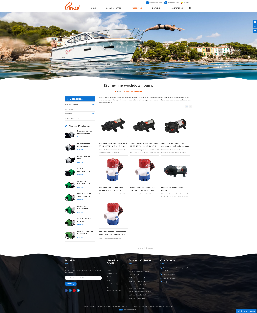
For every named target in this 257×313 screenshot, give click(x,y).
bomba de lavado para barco (138, 271)
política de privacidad (114, 290)
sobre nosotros (113, 8)
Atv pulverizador (133, 274)
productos (137, 8)
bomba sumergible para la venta (139, 291)
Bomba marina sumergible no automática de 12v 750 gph (142, 189)
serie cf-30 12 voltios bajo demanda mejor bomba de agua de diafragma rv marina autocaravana (175, 145)
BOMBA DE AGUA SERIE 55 (84, 157)
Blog (108, 280)
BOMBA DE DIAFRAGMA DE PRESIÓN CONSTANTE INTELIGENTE (86, 207)
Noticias (156, 8)
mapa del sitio (112, 284)
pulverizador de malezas (136, 288)
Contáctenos (176, 8)
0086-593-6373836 (155, 2)
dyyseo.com (169, 306)
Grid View (186, 106)
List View (190, 106)
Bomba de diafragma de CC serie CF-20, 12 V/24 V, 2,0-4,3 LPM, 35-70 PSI (113, 145)
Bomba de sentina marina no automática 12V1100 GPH (111, 189)
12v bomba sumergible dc (137, 278)
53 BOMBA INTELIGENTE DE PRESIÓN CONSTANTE (86, 170)
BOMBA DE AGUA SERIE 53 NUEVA (84, 195)
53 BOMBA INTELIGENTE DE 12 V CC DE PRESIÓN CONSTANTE (85, 182)
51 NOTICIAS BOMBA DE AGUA (85, 220)
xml (108, 287)
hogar (93, 8)
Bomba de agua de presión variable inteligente (84, 132)
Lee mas (80, 137)
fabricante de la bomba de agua (139, 285)
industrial (68, 114)
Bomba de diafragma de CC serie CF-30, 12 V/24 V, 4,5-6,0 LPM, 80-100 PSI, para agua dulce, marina (144, 145)
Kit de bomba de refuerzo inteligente (84, 145)
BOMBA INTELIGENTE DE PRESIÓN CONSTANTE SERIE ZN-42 (85, 232)
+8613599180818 (169, 274)
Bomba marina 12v (134, 268)
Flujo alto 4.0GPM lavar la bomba (172, 189)
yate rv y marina (71, 105)
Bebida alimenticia (72, 118)
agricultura (69, 109)
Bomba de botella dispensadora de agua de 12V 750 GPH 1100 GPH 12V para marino (112, 233)
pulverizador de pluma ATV (137, 281)
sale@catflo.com (173, 2)
